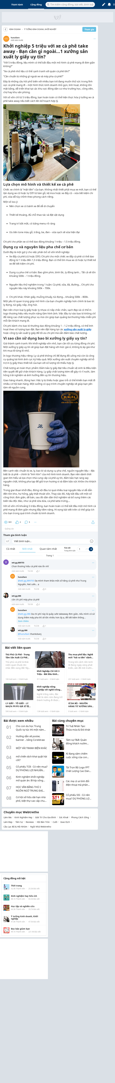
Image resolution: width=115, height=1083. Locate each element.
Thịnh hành (17, 4)
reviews (30, 822)
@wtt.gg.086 (24, 613)
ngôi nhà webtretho (40, 826)
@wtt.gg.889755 (26, 580)
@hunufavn (24, 634)
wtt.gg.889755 (18, 562)
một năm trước (18, 571)
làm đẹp (8, 822)
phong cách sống (80, 817)
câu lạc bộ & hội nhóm (15, 826)
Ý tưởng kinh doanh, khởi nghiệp (40, 29)
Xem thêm (23, 621)
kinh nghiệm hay (23, 817)
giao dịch (65, 822)
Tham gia (89, 29)
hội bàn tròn (43, 822)
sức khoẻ (63, 817)
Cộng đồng (36, 4)
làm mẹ (8, 817)
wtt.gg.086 (16, 596)
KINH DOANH (15, 29)
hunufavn (15, 37)
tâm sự (19, 822)
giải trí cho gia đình (45, 817)
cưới (55, 822)
